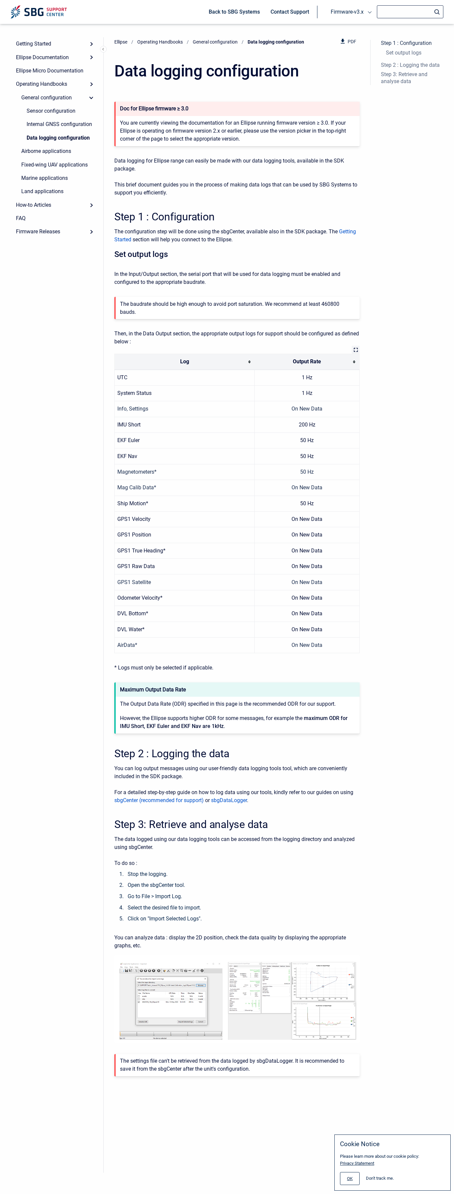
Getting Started (33, 44)
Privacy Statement (357, 1163)
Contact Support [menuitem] (290, 12)
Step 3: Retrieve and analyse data (404, 77)
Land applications (42, 191)
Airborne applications (46, 151)
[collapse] (91, 97)
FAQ (21, 218)
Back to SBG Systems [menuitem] (234, 12)
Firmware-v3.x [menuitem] (347, 12)
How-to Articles (33, 205)
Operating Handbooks (41, 84)
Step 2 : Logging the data (410, 65)
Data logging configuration (58, 138)
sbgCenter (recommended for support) (159, 800)
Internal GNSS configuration (59, 124)
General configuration (46, 97)
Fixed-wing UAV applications (54, 165)
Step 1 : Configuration (406, 43)
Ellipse (120, 42)
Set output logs (403, 53)
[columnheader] (185, 362)
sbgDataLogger (229, 800)
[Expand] (91, 44)
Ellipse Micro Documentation (49, 70)
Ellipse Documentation (42, 57)
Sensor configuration (51, 111)
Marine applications (44, 178)
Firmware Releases (38, 231)
